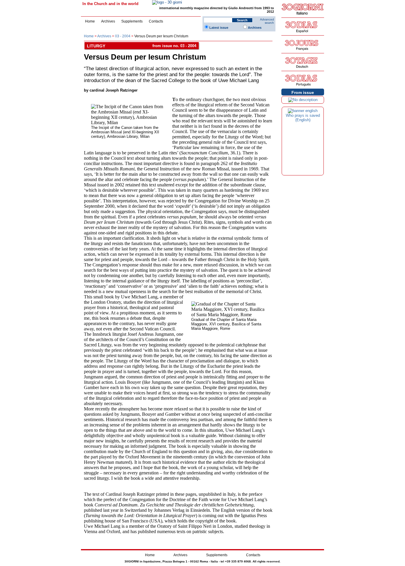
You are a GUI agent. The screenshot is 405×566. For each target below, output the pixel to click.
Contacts (156, 21)
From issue (302, 92)
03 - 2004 (122, 36)
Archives (108, 21)
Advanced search (267, 21)
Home (90, 21)
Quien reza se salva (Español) (303, 117)
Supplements (132, 21)
